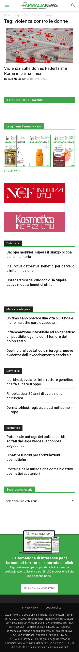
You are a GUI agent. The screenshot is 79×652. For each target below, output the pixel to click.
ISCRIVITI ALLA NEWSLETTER (39, 588)
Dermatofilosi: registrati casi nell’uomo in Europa (40, 409)
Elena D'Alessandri (15, 78)
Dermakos (13, 370)
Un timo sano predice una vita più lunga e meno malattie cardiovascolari (39, 320)
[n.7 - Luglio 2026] (15, 152)
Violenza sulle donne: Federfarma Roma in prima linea (35, 71)
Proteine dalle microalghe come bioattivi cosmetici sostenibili (39, 471)
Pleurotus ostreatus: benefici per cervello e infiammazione (40, 268)
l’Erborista (12, 243)
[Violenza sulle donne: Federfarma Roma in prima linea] (39, 45)
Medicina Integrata (18, 309)
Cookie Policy (53, 607)
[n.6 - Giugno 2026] (39, 152)
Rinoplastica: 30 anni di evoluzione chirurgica (34, 395)
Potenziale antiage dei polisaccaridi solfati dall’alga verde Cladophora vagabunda (35, 441)
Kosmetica (13, 427)
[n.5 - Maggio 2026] (64, 152)
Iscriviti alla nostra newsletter (25, 99)
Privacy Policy (30, 607)
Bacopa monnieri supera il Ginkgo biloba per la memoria (39, 254)
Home (7, 15)
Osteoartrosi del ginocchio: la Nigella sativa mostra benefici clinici (36, 282)
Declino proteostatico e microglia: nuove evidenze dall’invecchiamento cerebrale (39, 352)
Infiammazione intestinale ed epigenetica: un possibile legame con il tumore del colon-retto (40, 336)
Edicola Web (12, 171)
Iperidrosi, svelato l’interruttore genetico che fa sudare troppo (39, 381)
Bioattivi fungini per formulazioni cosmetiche (33, 457)
